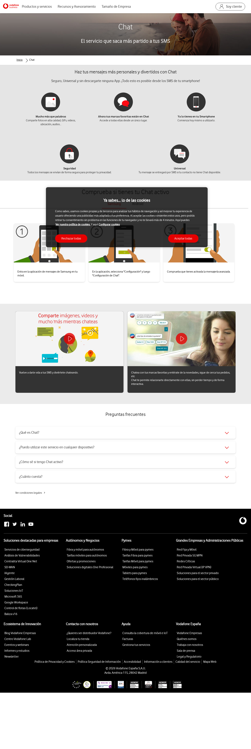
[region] (127, 217)
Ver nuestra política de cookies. (72, 224)
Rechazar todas (71, 238)
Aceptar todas (183, 238)
